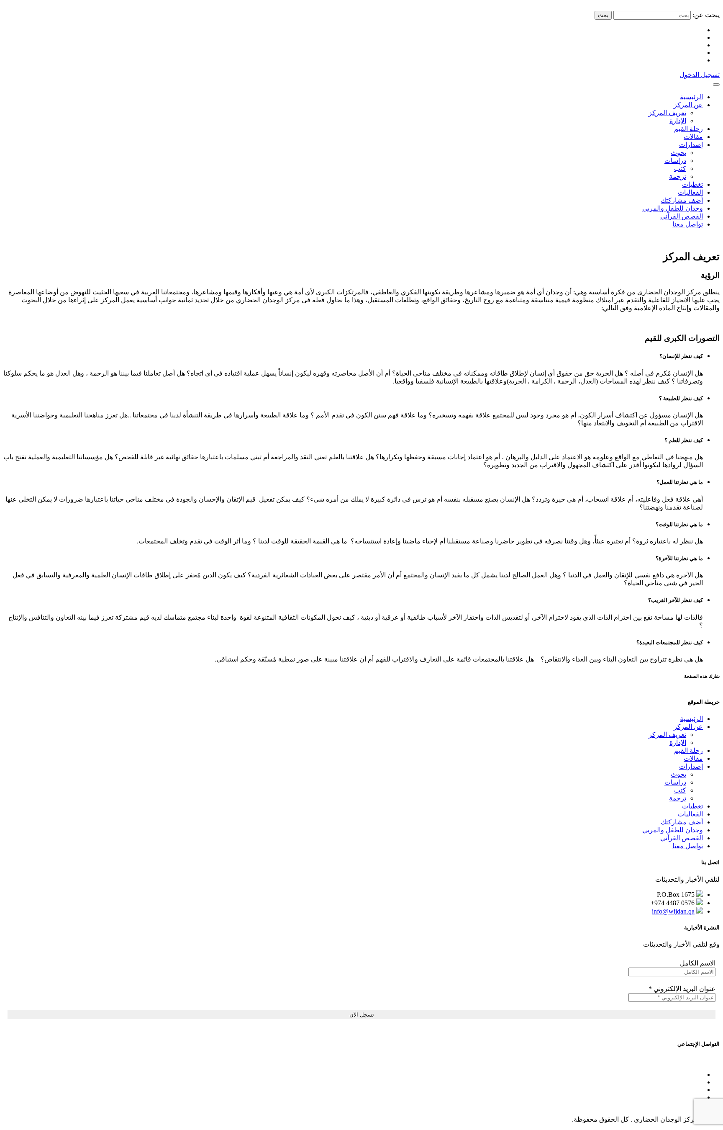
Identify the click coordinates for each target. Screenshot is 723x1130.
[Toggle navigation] (716, 84)
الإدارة (677, 120)
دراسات (675, 160)
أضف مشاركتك (682, 200)
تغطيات (692, 184)
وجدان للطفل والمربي (672, 208)
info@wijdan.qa (673, 911)
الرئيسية (691, 96)
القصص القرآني (681, 216)
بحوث (678, 152)
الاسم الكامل (697, 963)
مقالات (693, 136)
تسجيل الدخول (699, 74)
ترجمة (677, 176)
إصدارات (691, 144)
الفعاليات (690, 192)
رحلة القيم (688, 128)
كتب (680, 168)
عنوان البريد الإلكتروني (682, 988)
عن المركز (688, 104)
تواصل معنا (687, 224)
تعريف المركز (667, 112)
